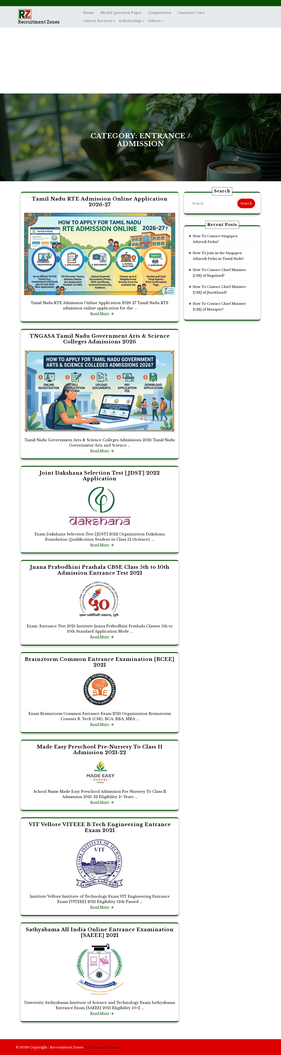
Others (154, 21)
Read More (99, 313)
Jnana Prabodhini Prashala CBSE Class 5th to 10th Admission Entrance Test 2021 (99, 570)
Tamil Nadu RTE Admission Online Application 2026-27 (100, 202)
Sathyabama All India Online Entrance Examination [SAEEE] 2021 (100, 932)
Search (246, 203)
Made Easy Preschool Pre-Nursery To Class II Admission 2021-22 (100, 749)
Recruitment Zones (38, 22)
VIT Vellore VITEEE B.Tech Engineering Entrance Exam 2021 (100, 827)
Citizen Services (98, 21)
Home (88, 13)
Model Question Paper (121, 13)
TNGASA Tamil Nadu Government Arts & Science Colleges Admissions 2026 (100, 339)
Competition (159, 13)
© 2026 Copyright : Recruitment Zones (67, 1047)
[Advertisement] (140, 60)
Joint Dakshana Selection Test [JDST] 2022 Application (100, 476)
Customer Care (191, 13)
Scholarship (130, 21)
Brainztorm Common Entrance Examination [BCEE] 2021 (100, 662)
